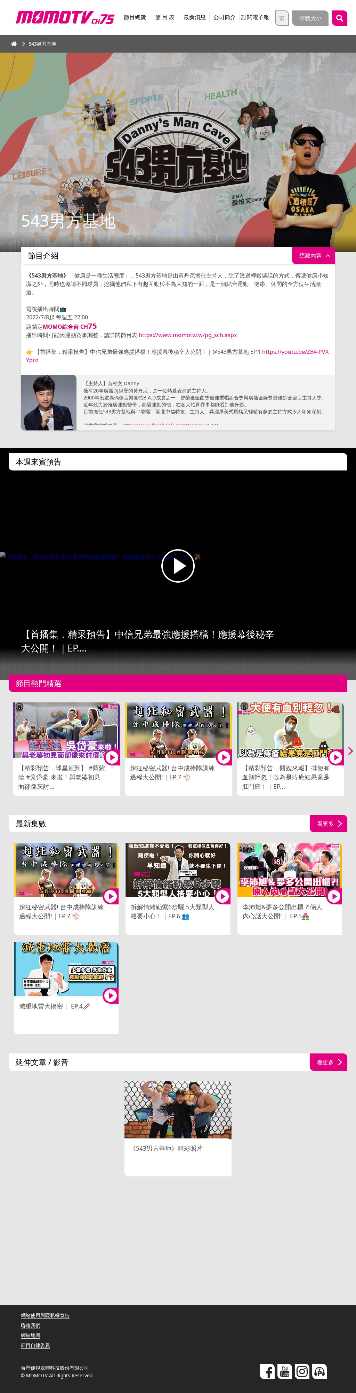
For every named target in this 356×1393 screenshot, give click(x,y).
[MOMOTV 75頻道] (65, 17)
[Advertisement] (178, 1235)
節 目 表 (165, 17)
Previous (10, 751)
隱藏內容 (310, 255)
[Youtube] (284, 1371)
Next (345, 751)
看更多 (325, 823)
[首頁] (14, 43)
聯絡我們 (30, 1325)
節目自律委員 (35, 1345)
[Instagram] (302, 1371)
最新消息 (195, 17)
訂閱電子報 (255, 17)
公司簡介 (224, 17)
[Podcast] (319, 1371)
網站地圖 (30, 1335)
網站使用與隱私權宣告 (45, 1315)
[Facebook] (267, 1371)
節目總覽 (135, 17)
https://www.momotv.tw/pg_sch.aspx (188, 335)
